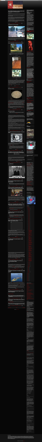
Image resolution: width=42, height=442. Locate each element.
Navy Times (19, 161)
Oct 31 (29, 210)
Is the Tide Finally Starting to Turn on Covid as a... (30, 255)
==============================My (30, 149)
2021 (27, 207)
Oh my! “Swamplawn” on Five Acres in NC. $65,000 (30, 234)
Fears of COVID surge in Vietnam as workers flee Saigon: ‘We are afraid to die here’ (15, 220)
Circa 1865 (17, 113)
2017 (27, 275)
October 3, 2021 (19, 209)
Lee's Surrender (28, 183)
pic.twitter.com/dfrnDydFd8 (11, 208)
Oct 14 (29, 223)
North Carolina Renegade (29, 292)
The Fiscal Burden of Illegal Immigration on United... (30, 242)
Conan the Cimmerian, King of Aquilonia (30, 352)
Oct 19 (29, 219)
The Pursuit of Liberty (11, 111)
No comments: (20, 130)
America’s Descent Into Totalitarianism (30, 31)
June (28, 268)
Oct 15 (29, 222)
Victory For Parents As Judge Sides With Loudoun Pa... (30, 245)
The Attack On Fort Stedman (29, 181)
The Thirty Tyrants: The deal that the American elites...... (30, 51)
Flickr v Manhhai (17, 40)
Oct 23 (29, 216)
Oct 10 (29, 226)
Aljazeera (17, 236)
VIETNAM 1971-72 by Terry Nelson (13, 24)
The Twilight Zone (10, 163)
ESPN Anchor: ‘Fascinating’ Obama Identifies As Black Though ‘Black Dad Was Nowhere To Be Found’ (16, 204)
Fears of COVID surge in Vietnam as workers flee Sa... (30, 251)
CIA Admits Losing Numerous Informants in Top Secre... (30, 238)
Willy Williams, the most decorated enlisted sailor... (30, 240)
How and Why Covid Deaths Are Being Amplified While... (30, 230)
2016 (27, 276)
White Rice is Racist (11, 88)
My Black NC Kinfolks (29, 184)
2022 (27, 206)
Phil (27, 311)
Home (16, 307)
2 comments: (20, 41)
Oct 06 (29, 229)
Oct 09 (29, 227)
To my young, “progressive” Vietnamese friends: (29, 81)
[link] (28, 82)
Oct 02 (29, 264)
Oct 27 (29, 213)
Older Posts (24, 307)
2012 (27, 279)
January (28, 272)
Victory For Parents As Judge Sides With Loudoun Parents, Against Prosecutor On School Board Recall (16, 188)
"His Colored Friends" (29, 182)
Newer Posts (9, 307)
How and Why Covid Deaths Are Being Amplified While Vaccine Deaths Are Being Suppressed (16, 11)
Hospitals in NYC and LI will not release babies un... (30, 249)
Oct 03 (29, 263)
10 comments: (20, 87)
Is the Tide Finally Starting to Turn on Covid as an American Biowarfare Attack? (15, 261)
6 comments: (20, 23)
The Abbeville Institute (18, 108)
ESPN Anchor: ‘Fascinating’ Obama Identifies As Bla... (30, 247)
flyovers (19, 284)
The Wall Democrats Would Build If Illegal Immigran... (30, 259)
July (28, 267)
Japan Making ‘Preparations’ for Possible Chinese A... (30, 257)
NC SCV (27, 291)
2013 (27, 278)
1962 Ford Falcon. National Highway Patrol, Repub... (30, 260)
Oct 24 (29, 215)
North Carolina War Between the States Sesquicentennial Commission (30, 293)
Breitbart (17, 149)
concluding (21, 199)
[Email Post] (21, 23)
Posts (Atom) (18, 309)
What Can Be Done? (28, 67)
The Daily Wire (17, 201)
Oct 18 (29, 220)
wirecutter (27, 356)
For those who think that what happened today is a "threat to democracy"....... (30, 100)
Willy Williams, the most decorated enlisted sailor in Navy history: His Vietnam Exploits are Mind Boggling (16, 152)
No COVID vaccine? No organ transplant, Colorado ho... (30, 253)
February (29, 271)
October (28, 209)
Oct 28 (29, 212)
